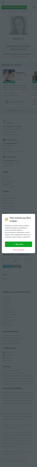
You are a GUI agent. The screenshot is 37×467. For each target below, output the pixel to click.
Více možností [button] (18, 249)
